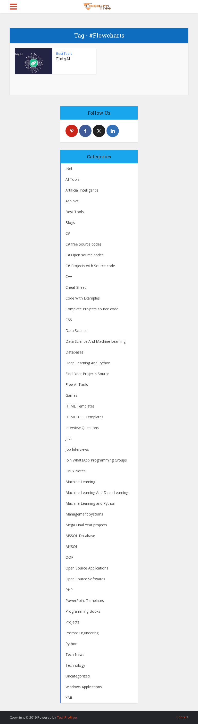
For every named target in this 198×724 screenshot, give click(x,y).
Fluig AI (63, 58)
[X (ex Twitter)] (99, 131)
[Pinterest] (71, 131)
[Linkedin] (112, 131)
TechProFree (67, 717)
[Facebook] (85, 131)
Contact (182, 717)
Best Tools (64, 53)
